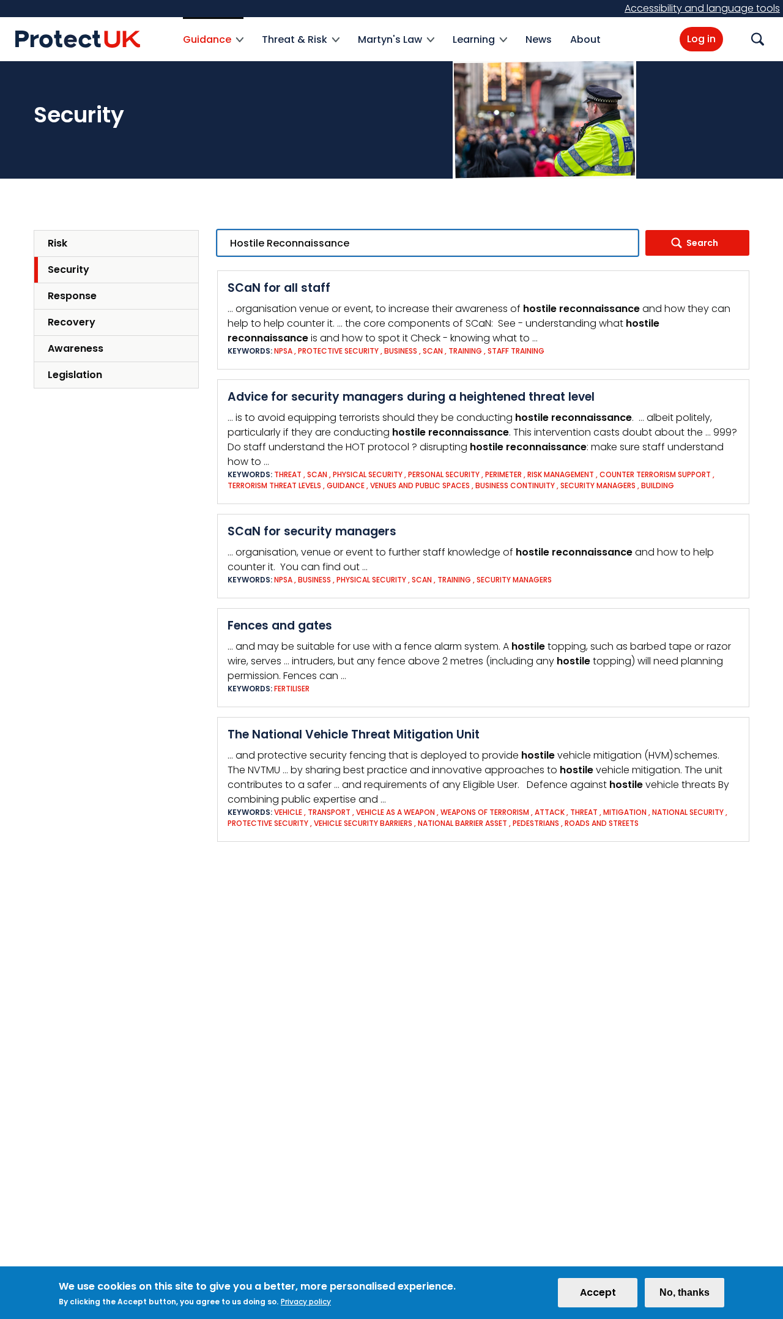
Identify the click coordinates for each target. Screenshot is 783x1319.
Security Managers (598, 485)
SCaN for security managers (312, 531)
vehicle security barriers (363, 823)
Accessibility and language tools (702, 8)
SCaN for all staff (279, 288)
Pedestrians (536, 823)
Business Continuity (515, 485)
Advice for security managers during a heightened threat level (411, 396)
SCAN (433, 351)
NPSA (283, 351)
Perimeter (503, 474)
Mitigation (625, 812)
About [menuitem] (585, 39)
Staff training (516, 351)
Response (72, 296)
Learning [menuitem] (474, 46)
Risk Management (560, 474)
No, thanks (684, 1292)
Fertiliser (292, 688)
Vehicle (288, 812)
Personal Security (444, 474)
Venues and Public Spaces (420, 485)
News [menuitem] (538, 39)
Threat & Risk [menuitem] (294, 46)
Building (657, 485)
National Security (688, 812)
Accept (598, 1292)
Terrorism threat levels (274, 485)
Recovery (71, 322)
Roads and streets (602, 823)
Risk (57, 243)
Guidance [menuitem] (207, 46)
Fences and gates (280, 625)
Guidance (346, 485)
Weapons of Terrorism (484, 812)
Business (400, 351)
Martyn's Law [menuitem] (390, 46)
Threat (288, 474)
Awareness (75, 348)
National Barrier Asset (462, 823)
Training (465, 351)
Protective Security (338, 351)
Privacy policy (306, 1301)
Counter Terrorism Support (655, 474)
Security (68, 269)
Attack (550, 812)
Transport (329, 812)
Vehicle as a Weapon (396, 812)
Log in (701, 39)
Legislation (75, 375)
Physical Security (368, 474)
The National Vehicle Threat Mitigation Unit (354, 734)
